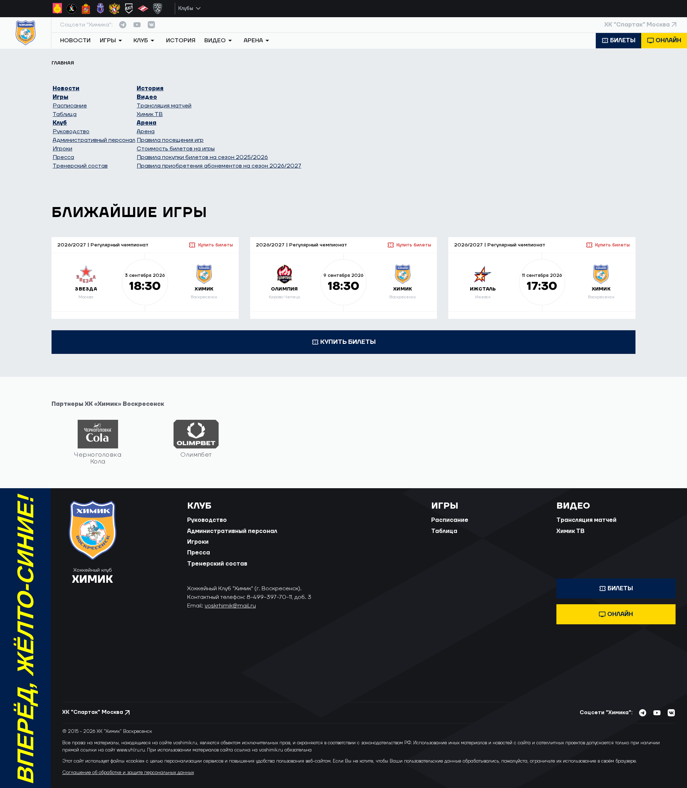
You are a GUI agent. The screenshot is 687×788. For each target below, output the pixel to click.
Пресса (63, 157)
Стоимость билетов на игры (176, 148)
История (180, 40)
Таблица (65, 114)
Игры (60, 97)
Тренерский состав (80, 165)
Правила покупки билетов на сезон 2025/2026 (202, 157)
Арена (146, 122)
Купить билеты (215, 245)
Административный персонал (94, 140)
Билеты (622, 40)
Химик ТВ (150, 114)
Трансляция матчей (164, 105)
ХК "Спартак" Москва (637, 24)
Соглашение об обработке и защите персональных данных (128, 772)
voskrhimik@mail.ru (230, 605)
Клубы (185, 8)
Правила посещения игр (170, 140)
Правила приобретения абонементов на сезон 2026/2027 (219, 165)
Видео (147, 97)
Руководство (71, 131)
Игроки (62, 148)
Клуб (60, 122)
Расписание (70, 105)
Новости (75, 40)
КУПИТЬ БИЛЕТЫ (348, 342)
